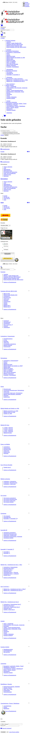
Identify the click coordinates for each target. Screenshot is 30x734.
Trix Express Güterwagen (9, 500)
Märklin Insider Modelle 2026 (10, 295)
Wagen (8, 53)
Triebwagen (6, 342)
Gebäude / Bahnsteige (11, 97)
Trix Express (9, 72)
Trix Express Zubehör (8, 502)
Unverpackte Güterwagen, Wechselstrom (12, 393)
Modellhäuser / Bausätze (12, 104)
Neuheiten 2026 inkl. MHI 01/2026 (14, 44)
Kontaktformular (6, 149)
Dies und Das (6, 652)
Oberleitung (9, 94)
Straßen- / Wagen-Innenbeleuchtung (14, 90)
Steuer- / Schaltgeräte (11, 86)
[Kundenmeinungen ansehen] (7, 261)
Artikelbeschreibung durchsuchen (10, 132)
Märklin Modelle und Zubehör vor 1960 (15, 57)
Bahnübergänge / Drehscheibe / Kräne (15, 91)
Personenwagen (7, 297)
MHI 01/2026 (6, 293)
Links (4, 199)
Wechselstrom (9, 51)
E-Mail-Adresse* (4, 724)
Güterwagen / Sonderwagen (9, 535)
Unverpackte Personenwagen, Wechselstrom (13, 390)
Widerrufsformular (7, 170)
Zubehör (8, 85)
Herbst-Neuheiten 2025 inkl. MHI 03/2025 (16, 47)
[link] (15, 25)
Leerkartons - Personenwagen (10, 482)
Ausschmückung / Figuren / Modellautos (15, 106)
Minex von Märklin (10, 62)
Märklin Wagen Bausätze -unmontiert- (12, 394)
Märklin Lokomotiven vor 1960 (10, 411)
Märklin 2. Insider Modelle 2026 (13, 43)
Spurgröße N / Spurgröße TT (13, 74)
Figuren (5, 707)
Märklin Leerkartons (11, 65)
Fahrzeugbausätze (7, 691)
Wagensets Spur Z (7, 608)
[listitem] (16, 244)
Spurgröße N (6, 551)
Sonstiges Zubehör (10, 98)
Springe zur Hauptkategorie (9, 282)
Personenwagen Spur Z (8, 605)
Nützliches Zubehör (11, 110)
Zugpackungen (6, 301)
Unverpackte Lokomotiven (9, 344)
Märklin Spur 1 (6, 305)
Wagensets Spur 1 (7, 571)
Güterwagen (6, 298)
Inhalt (2, 202)
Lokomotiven (6, 296)
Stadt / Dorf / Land (7, 689)
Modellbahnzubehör (8, 649)
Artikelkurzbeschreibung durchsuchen (11, 133)
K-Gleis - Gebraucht (8, 431)
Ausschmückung (7, 706)
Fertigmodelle (6, 690)
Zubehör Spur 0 (7, 467)
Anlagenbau (8, 102)
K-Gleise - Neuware (8, 428)
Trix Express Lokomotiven (9, 498)
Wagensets (5, 300)
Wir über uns (6, 197)
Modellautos (6, 708)
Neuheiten (8, 40)
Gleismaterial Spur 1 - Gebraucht (11, 573)
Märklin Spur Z (7, 306)
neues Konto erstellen (14, 732)
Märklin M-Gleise (7, 432)
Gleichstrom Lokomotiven (9, 532)
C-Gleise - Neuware (8, 427)
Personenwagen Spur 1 (8, 568)
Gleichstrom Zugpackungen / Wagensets (12, 536)
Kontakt (2, 151)
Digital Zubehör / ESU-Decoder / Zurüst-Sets (16, 87)
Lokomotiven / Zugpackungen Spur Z (12, 604)
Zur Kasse (27, 3)
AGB (4, 168)
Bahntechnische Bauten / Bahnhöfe (11, 686)
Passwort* (3, 725)
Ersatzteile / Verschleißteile (12, 66)
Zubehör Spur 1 (7, 575)
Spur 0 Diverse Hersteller (12, 64)
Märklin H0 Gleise (10, 60)
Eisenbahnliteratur (7, 650)
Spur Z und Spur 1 (10, 78)
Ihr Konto (26, 5)
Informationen (4, 178)
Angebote (8, 41)
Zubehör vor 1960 (7, 413)
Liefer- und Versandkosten (9, 173)
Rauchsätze (9, 89)
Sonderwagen (6, 397)
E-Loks (5, 340)
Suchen (26, 2)
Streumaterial (9, 108)
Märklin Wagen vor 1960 (9, 412)
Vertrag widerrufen (7, 166)
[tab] (15, 179)
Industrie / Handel (7, 688)
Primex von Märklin (11, 61)
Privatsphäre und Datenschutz (10, 172)
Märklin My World (10, 56)
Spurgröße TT (6, 553)
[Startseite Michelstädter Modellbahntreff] (12, 15)
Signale (8, 95)
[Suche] (4, 33)
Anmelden (27, 6)
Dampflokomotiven (7, 338)
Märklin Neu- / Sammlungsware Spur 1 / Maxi (17, 80)
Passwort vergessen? (7, 728)
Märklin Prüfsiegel (7, 345)
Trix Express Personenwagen (10, 499)
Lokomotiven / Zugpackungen (13, 52)
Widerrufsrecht (6, 169)
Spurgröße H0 (9, 73)
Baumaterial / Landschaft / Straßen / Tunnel (16, 103)
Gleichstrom (8, 70)
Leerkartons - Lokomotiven (9, 481)
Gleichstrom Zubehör (8, 537)
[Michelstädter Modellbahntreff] (2, 33)
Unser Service (6, 198)
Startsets (8, 55)
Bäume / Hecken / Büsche (12, 107)
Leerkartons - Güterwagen (9, 484)
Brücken (8, 93)
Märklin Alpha (9, 59)
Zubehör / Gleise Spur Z (9, 609)
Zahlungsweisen (7, 174)
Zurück (2, 135)
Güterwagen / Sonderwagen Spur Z (11, 607)
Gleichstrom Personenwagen (10, 534)
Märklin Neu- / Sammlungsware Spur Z (15, 81)
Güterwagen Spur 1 (8, 569)
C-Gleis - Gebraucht (8, 430)
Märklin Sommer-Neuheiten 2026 (14, 45)
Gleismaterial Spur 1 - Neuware (10, 572)
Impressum (6, 176)
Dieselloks (5, 341)
